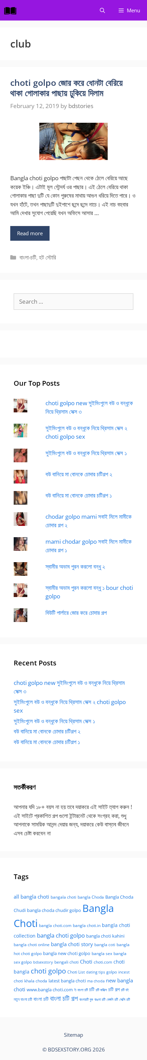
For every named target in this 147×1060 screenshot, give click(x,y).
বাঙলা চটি (99, 999)
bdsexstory (43, 962)
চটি (91, 989)
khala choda (35, 980)
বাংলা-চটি (27, 257)
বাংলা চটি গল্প (64, 998)
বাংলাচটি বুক (86, 999)
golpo (111, 972)
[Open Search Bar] (102, 10)
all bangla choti (31, 896)
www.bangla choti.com (50, 989)
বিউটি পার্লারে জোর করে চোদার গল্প (76, 613)
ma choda (96, 981)
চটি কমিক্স (101, 990)
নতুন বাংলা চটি (23, 999)
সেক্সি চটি (124, 999)
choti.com (103, 962)
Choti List (76, 972)
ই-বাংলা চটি (81, 990)
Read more (30, 233)
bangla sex (102, 953)
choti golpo (48, 971)
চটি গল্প (114, 989)
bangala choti (63, 897)
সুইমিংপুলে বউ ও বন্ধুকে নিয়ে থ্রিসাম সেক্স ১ (86, 453)
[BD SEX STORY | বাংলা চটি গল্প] (12, 10)
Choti (86, 961)
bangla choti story (72, 944)
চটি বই (125, 990)
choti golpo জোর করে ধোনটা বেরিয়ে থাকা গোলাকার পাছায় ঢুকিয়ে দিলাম (66, 87)
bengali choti (66, 962)
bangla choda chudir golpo (54, 910)
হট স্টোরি (47, 257)
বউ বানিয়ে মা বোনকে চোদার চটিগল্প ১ (78, 495)
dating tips (95, 972)
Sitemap (73, 1034)
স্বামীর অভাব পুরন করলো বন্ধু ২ (75, 566)
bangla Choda (91, 897)
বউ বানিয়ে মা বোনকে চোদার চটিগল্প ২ (78, 474)
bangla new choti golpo (66, 953)
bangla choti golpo (61, 935)
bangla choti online (32, 945)
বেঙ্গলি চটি (112, 999)
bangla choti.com (55, 925)
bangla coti (104, 945)
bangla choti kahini (105, 936)
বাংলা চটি (41, 998)
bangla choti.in (87, 925)
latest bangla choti (67, 981)
